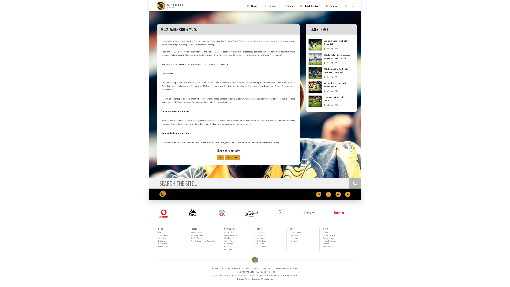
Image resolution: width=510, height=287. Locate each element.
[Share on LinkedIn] (236, 157)
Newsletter (163, 246)
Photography (328, 246)
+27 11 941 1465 (246, 272)
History (260, 235)
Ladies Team (196, 238)
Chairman (261, 232)
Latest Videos (296, 232)
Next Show (294, 238)
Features (162, 241)
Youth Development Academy (203, 241)
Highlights (294, 241)
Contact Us (262, 246)
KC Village (261, 241)
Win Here (228, 249)
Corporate (261, 238)
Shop (290, 6)
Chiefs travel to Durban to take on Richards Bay (336, 70)
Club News (162, 238)
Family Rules (229, 241)
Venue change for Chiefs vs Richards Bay (336, 42)
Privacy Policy (243, 279)
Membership (229, 238)
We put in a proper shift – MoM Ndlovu (336, 85)
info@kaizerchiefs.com (286, 268)
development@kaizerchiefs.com (282, 275)
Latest (161, 232)
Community (163, 243)
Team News (163, 235)
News (254, 6)
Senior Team (196, 232)
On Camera (294, 235)
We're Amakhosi (231, 235)
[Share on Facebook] (228, 157)
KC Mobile (228, 243)
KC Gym (260, 243)
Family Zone (229, 232)
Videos (326, 243)
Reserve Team (197, 235)
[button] (353, 6)
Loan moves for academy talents (335, 99)
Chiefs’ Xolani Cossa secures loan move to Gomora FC (337, 56)
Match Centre (310, 6)
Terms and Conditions (262, 279)
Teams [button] (333, 6)
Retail (226, 246)
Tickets (272, 6)
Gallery (326, 232)
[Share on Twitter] (220, 157)
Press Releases (329, 241)
